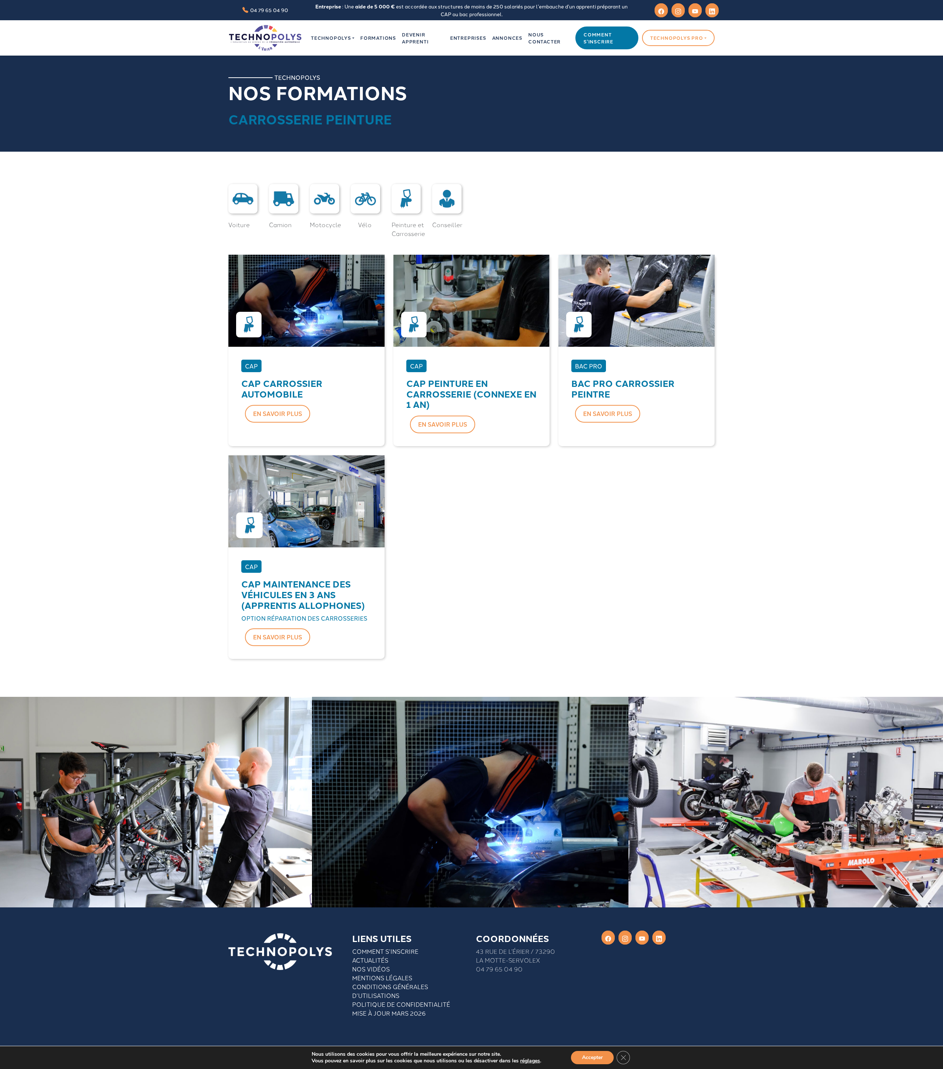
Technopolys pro (676, 37)
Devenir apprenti (415, 38)
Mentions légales (382, 978)
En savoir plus (277, 413)
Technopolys (331, 37)
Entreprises (468, 37)
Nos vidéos (371, 969)
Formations (378, 37)
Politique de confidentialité (401, 1004)
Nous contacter (544, 38)
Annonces (507, 37)
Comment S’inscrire (385, 951)
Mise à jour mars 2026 (389, 1013)
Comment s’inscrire (598, 38)
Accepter (592, 1057)
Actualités (370, 960)
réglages (530, 1061)
